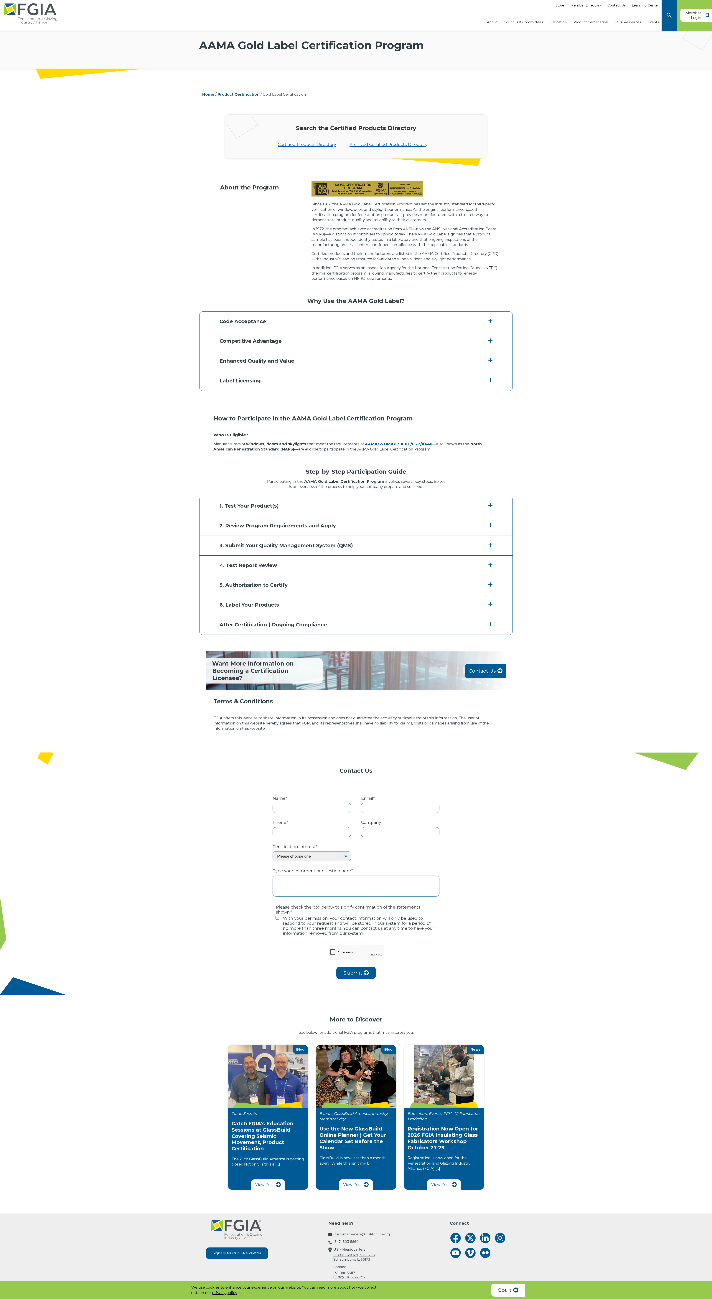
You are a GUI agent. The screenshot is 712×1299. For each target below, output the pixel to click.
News (475, 1049)
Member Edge (332, 1119)
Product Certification (590, 22)
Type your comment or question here (313, 870)
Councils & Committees (523, 22)
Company (371, 822)
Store (560, 5)
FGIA (448, 1113)
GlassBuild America (352, 1113)
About (492, 22)
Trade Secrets (244, 1113)
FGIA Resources (628, 22)
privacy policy (224, 1292)
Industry (379, 1113)
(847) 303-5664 (345, 1242)
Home (208, 94)
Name (280, 798)
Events (653, 22)
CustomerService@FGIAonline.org (361, 1234)
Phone (280, 822)
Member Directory (586, 5)
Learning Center (645, 5)
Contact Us (616, 5)
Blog (300, 1049)
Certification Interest (295, 846)
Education (558, 22)
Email (368, 798)
